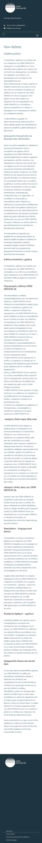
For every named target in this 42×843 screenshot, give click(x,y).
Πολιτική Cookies (10, 834)
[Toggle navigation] (4, 34)
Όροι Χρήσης (9, 831)
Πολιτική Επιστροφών (11, 840)
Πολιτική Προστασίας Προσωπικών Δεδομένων (17, 837)
